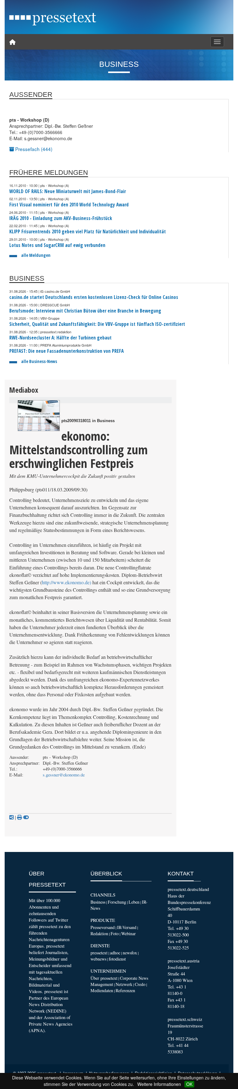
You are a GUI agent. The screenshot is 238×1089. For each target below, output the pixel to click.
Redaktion (99, 933)
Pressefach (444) (33, 148)
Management (101, 984)
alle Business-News (39, 361)
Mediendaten (101, 990)
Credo (140, 984)
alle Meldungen (36, 255)
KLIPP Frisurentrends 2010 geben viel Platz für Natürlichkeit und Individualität (87, 231)
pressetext (99, 953)
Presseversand (102, 927)
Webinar (128, 933)
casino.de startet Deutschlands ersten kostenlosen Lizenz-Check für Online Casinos (93, 297)
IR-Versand (126, 927)
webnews (98, 959)
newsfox (130, 953)
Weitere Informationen (159, 1084)
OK (189, 1084)
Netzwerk (124, 984)
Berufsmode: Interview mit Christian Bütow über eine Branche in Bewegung (85, 311)
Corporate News (134, 978)
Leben (134, 902)
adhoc (115, 953)
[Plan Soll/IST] (38, 415)
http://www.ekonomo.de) (66, 582)
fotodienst (117, 959)
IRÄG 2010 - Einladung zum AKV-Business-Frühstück (60, 218)
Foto (115, 933)
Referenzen (125, 990)
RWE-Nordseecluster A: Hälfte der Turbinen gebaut (60, 338)
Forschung (117, 902)
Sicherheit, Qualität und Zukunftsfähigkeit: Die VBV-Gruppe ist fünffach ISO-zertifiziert (97, 324)
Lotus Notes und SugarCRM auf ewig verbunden (57, 245)
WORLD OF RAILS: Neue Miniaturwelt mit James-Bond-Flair (67, 191)
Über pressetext (103, 978)
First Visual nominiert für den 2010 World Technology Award (69, 204)
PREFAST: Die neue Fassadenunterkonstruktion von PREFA (66, 351)
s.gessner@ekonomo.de (64, 775)
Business (97, 902)
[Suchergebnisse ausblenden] (26, 817)
